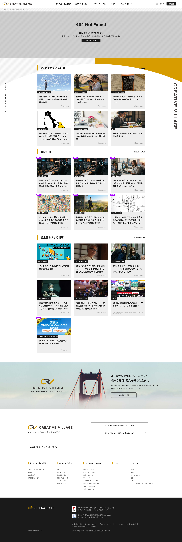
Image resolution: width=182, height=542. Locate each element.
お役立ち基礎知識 (89, 486)
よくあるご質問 (34, 447)
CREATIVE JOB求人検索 (36, 470)
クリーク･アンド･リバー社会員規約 (125, 524)
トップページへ (91, 41)
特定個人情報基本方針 (79, 526)
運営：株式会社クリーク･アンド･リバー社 (84, 524)
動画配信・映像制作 (63, 475)
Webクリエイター (89, 470)
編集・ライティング (62, 478)
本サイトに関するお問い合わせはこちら (119, 425)
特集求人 (31, 472)
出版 (132, 481)
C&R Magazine (88, 489)
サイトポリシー (93, 526)
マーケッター (87, 478)
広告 (132, 478)
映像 (132, 472)
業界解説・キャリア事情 (90, 481)
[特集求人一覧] (139, 231)
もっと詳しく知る (124, 395)
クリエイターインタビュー (91, 483)
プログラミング (61, 472)
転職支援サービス (33, 478)
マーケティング (61, 481)
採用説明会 (31, 475)
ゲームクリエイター (89, 472)
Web (132, 470)
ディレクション (61, 483)
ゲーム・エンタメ (136, 475)
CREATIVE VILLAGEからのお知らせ (142, 483)
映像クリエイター (88, 475)
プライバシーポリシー (105, 524)
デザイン (59, 470)
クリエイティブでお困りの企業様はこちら (119, 433)
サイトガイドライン (50, 447)
